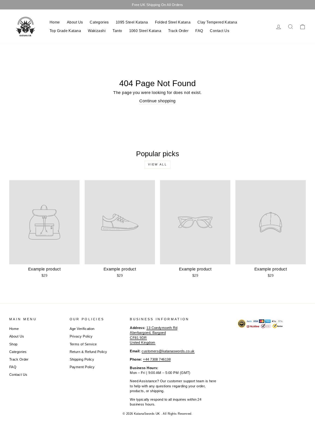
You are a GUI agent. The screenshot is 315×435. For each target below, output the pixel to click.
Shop (13, 344)
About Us (75, 22)
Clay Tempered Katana (217, 22)
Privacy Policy (81, 336)
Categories (99, 22)
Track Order (178, 31)
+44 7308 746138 (157, 359)
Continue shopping (157, 101)
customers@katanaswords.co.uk (168, 351)
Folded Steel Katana (173, 22)
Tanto (117, 31)
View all (157, 164)
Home (55, 22)
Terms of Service (83, 344)
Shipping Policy (82, 359)
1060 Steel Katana (145, 31)
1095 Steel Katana (132, 22)
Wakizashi (97, 31)
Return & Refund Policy (88, 352)
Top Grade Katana (65, 31)
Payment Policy (82, 367)
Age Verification (82, 329)
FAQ (199, 31)
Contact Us (219, 31)
